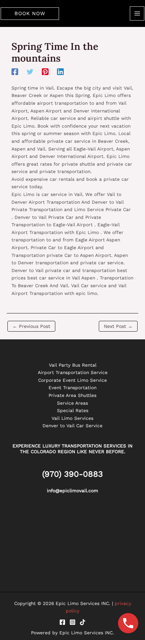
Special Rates (72, 410)
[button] (30, 13)
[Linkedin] (60, 71)
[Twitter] (30, 71)
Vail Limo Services (72, 418)
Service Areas (72, 403)
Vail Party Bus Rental (72, 365)
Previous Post (31, 326)
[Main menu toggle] (137, 13)
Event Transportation (72, 387)
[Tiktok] (83, 622)
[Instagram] (72, 622)
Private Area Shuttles (72, 395)
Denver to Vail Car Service (72, 425)
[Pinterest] (45, 71)
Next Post (118, 326)
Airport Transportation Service (73, 372)
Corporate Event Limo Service (72, 380)
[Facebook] (14, 71)
